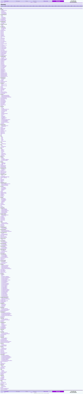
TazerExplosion (4, 13)
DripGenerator (2, 363)
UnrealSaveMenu (4, 293)
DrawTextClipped (3, 345)
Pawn (2, 16)
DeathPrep (2, 61)
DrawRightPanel (3, 327)
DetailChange (2, 128)
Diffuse (1, 161)
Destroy (1, 105)
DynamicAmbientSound (4, 388)
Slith (2, 140)
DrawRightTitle (3, 328)
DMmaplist (2, 180)
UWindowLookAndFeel (5, 230)
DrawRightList (2, 326)
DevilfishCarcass (3, 130)
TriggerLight (3, 163)
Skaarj (2, 139)
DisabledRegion (3, 165)
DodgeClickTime (3, 192)
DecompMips (2, 67)
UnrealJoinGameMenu (5, 283)
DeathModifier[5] (3, 59)
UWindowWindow (4, 212)
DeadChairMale (3, 53)
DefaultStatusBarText (4, 76)
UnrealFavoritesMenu (5, 278)
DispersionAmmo (3, 171)
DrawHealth (2, 253)
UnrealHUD (3, 240)
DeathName (2, 60)
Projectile (2, 11)
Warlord (2, 155)
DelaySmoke (2, 82)
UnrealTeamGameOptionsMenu (6, 315)
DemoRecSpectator (3, 92)
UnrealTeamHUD (4, 251)
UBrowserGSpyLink (4, 184)
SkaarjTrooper (3, 154)
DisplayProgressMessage (4, 176)
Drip (1, 362)
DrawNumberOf (3, 311)
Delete (1, 86)
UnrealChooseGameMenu (5, 277)
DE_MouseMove (3, 48)
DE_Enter (2, 42)
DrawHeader (2, 252)
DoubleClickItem (3, 213)
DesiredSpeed (2, 102)
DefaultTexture (2, 77)
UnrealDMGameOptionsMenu (6, 313)
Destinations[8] (3, 104)
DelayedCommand (3, 81)
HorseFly (2, 151)
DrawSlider (2, 336)
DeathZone (2, 64)
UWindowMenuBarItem (5, 95)
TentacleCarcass (4, 371)
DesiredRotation (3, 101)
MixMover (3, 189)
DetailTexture (2, 129)
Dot (1, 205)
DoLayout (2, 196)
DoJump (1, 195)
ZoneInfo (2, 23)
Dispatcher (2, 170)
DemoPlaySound (3, 91)
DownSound (2, 219)
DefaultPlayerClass (3, 73)
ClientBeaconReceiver (5, 109)
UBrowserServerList (4, 125)
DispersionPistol (3, 172)
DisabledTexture (3, 167)
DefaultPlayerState (3, 75)
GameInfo (3, 78)
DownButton (2, 217)
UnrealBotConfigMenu (5, 159)
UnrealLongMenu (4, 228)
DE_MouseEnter (3, 46)
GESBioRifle (3, 366)
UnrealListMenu (4, 241)
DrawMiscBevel (3, 301)
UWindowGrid (3, 215)
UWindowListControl (4, 266)
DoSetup (2, 203)
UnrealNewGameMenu (5, 122)
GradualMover (3, 200)
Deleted (1, 87)
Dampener (2, 34)
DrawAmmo (2, 225)
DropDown (2, 373)
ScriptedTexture (4, 348)
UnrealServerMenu (4, 160)
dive (1, 178)
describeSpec (2, 93)
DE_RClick (2, 49)
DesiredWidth (2, 103)
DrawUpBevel (2, 353)
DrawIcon (2, 259)
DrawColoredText (3, 236)
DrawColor (2, 235)
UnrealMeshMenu (4, 288)
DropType (2, 378)
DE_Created (2, 40)
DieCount (2, 147)
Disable (1, 164)
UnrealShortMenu (4, 242)
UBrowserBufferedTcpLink (5, 183)
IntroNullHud (3, 305)
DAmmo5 (2, 33)
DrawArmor (2, 226)
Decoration (2, 68)
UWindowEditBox (4, 209)
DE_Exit (1, 44)
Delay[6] (1, 80)
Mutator (2, 79)
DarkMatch (2, 35)
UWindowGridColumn (5, 210)
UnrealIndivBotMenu (4, 120)
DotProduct (2, 207)
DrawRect (2, 321)
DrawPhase (2, 317)
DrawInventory (2, 263)
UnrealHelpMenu (4, 280)
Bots (2, 145)
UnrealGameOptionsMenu (5, 119)
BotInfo (2, 157)
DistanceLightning (3, 177)
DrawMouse (2, 306)
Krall (2, 138)
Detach (1, 127)
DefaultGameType (3, 72)
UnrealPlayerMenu (4, 292)
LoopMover (3, 201)
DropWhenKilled (3, 379)
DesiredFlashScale (3, 98)
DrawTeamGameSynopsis (4, 342)
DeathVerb (2, 63)
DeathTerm (2, 62)
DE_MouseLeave (3, 47)
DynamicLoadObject (3, 389)
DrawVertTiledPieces (4, 361)
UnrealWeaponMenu (4, 296)
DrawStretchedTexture (4, 340)
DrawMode (2, 302)
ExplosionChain (4, 10)
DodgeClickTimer (3, 193)
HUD (2, 239)
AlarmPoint (3, 385)
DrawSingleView (3, 334)
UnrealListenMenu (4, 121)
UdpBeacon (3, 118)
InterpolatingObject (4, 113)
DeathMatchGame (3, 55)
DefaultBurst (2, 70)
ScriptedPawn (3, 18)
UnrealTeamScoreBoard (5, 309)
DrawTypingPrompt (3, 352)
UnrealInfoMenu (4, 282)
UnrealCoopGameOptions (5, 356)
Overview (6, 1)
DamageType (3, 27)
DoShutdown (2, 204)
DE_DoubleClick (3, 41)
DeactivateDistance (3, 51)
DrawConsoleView (3, 237)
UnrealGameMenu (4, 279)
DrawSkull (2, 335)
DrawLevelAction (3, 272)
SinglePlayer (3, 169)
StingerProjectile (4, 85)
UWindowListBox (4, 211)
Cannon (2, 370)
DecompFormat (3, 66)
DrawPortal (2, 320)
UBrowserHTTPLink (4, 185)
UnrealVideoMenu (4, 295)
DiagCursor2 (2, 133)
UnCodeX (48, 393)
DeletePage (2, 89)
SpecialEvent (3, 12)
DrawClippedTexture (3, 234)
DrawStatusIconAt (3, 339)
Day (1, 37)
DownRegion (2, 218)
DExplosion (2, 131)
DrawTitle (2, 350)
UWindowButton (4, 208)
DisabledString (3, 166)
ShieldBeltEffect (4, 117)
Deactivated (2, 50)
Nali (2, 15)
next (4, 2)
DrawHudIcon (2, 258)
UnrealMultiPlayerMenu (5, 289)
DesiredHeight (2, 100)
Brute (2, 137)
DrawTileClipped (3, 349)
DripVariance (2, 368)
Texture (2, 331)
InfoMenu (2, 274)
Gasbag (2, 112)
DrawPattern (2, 316)
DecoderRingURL (3, 65)
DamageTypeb (3, 30)
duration (1, 387)
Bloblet (2, 150)
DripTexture (2, 367)
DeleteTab (2, 90)
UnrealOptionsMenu (4, 291)
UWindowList (3, 126)
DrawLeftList (2, 269)
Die (1, 135)
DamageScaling (3, 20)
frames (32, 2)
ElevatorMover (3, 199)
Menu (2, 275)
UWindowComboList (4, 265)
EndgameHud (3, 304)
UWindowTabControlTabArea (6, 268)
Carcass (2, 108)
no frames (35, 2)
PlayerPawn (3, 17)
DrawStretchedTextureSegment (5, 341)
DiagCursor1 (2, 132)
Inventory (2, 114)
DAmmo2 (2, 31)
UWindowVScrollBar (4, 223)
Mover (2, 25)
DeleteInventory (3, 88)
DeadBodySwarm (3, 52)
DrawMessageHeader (4, 300)
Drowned (2, 383)
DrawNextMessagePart (4, 310)
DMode (1, 181)
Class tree (46, 1)
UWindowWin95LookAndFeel (6, 231)
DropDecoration (3, 372)
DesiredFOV (2, 99)
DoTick (1, 206)
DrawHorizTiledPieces (4, 257)
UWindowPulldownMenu (5, 96)
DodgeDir (2, 194)
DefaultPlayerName (3, 74)
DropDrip (2, 374)
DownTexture (2, 220)
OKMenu (2, 324)
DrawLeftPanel (3, 270)
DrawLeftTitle (2, 271)
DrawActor (2, 224)
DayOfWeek (2, 38)
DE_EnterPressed (3, 43)
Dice (1, 134)
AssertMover (3, 187)
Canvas (2, 233)
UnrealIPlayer (3, 141)
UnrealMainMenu (4, 287)
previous (2, 2)
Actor (2, 107)
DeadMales (2, 54)
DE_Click (2, 39)
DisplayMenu (2, 173)
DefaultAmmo (2, 69)
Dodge (1, 191)
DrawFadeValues (3, 248)
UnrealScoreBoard (4, 308)
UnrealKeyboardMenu (5, 284)
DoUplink (2, 216)
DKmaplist (2, 179)
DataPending (2, 36)
